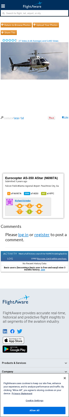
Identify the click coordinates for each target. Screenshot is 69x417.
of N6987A (14, 193)
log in (23, 234)
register (42, 234)
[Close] (65, 378)
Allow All (34, 410)
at (48, 193)
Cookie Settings (34, 400)
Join (43, 269)
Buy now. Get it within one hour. (52, 258)
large (16, 118)
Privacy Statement (22, 393)
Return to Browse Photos (17, 25)
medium (8, 118)
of (31, 193)
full (22, 118)
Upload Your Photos (47, 25)
